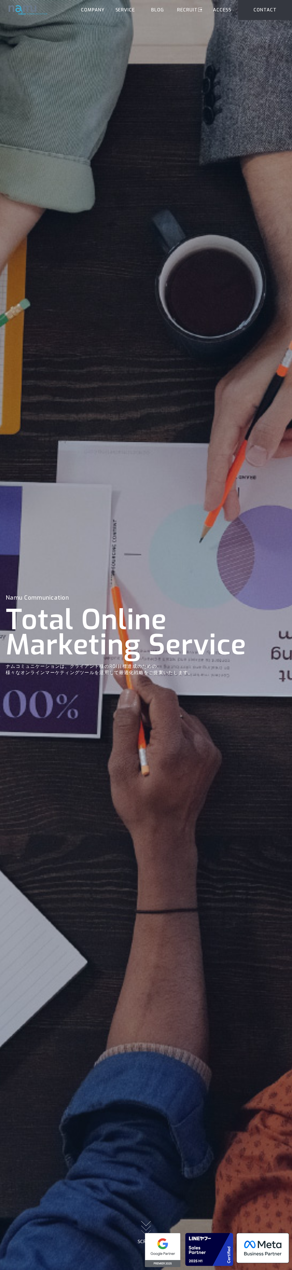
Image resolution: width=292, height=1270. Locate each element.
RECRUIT (187, 10)
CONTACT (265, 10)
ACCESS (222, 10)
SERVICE (125, 10)
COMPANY (93, 10)
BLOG (157, 10)
